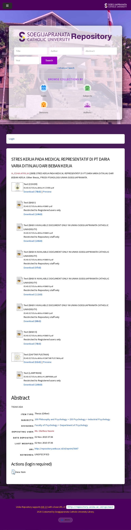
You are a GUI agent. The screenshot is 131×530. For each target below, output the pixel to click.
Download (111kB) (33, 294)
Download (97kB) (32, 267)
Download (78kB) (32, 191)
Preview (47, 191)
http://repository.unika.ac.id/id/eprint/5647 (56, 448)
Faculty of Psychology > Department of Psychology (61, 425)
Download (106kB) (33, 384)
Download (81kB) (32, 362)
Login (11, 138)
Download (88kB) (32, 321)
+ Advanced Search (65, 68)
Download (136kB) (33, 240)
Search (49, 60)
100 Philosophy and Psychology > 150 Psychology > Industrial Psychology (72, 419)
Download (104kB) (33, 214)
